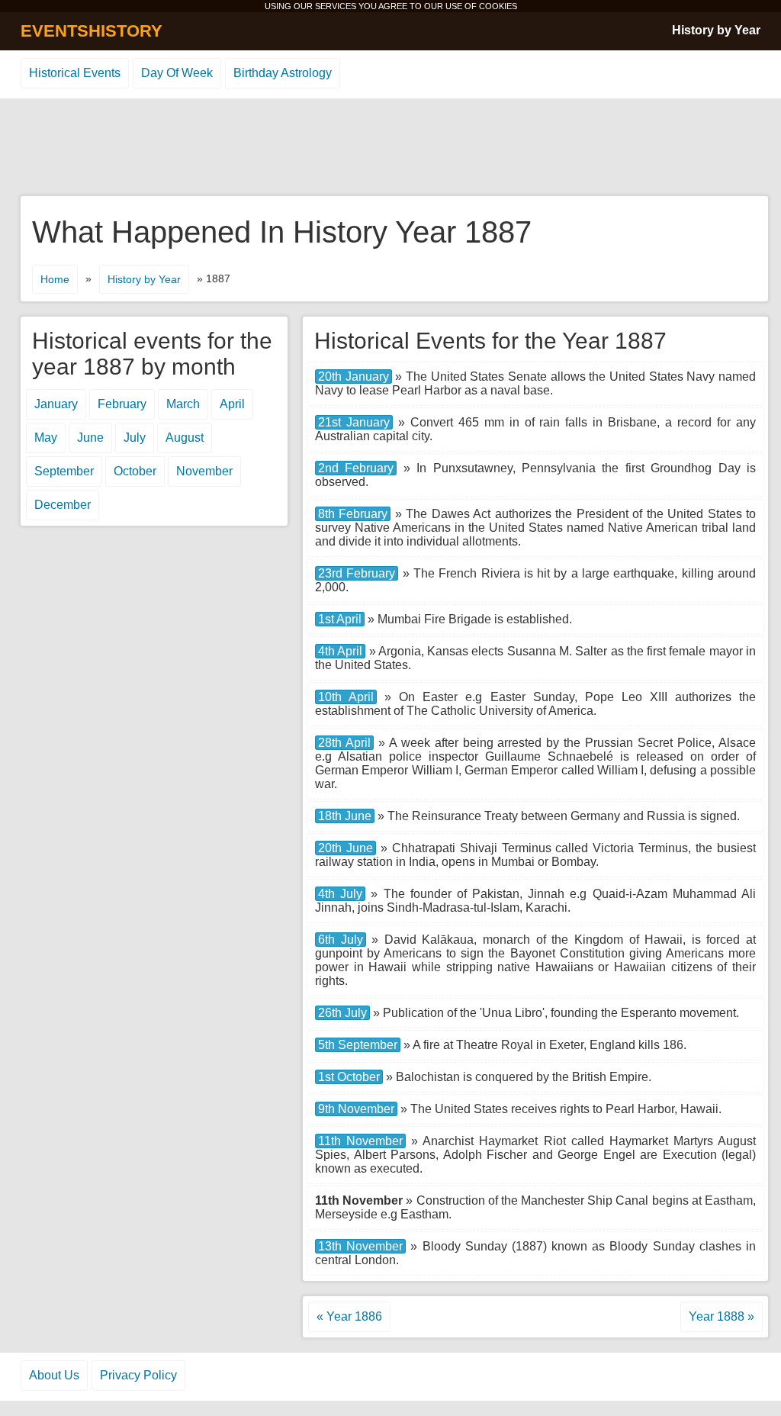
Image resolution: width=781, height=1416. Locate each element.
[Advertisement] (390, 148)
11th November (360, 1140)
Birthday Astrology (282, 72)
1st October (349, 1076)
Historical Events (75, 72)
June (90, 437)
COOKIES (498, 6)
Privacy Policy (138, 1375)
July (135, 437)
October (135, 471)
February (122, 403)
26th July (342, 1012)
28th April (344, 742)
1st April (340, 619)
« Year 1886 (349, 1316)
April (232, 403)
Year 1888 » (721, 1316)
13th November (360, 1246)
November (204, 471)
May (45, 437)
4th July (340, 893)
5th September (357, 1044)
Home (54, 279)
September (64, 471)
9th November (356, 1108)
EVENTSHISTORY (91, 30)
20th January (353, 376)
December (62, 504)
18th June (344, 815)
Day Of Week (177, 72)
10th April (346, 696)
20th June (345, 848)
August (185, 437)
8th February (352, 513)
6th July (340, 939)
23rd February (356, 573)
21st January (354, 422)
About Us (54, 1375)
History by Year (716, 30)
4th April (340, 651)
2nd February (356, 468)
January (56, 403)
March (183, 403)
